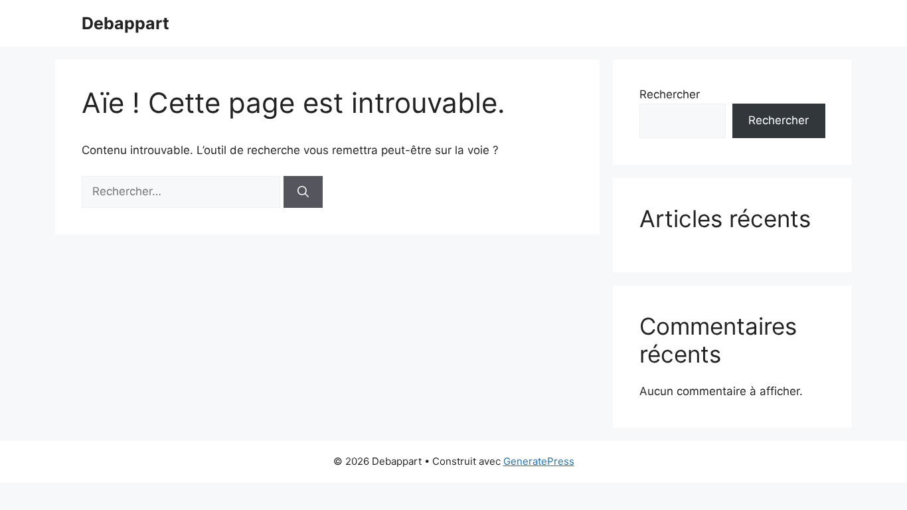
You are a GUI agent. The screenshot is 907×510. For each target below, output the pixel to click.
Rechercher (669, 94)
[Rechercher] (303, 192)
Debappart (125, 23)
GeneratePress (538, 461)
